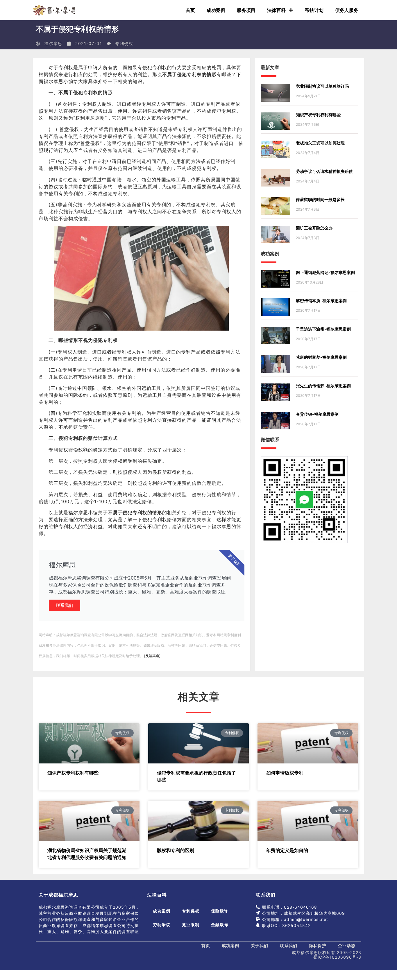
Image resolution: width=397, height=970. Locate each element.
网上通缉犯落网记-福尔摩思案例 (325, 272)
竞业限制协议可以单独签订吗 (322, 86)
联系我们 (64, 605)
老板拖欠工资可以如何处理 (320, 142)
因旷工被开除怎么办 (314, 227)
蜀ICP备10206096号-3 (337, 957)
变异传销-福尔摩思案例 (317, 414)
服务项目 (246, 10)
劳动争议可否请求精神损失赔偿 (324, 171)
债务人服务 (346, 10)
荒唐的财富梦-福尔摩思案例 (321, 357)
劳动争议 (161, 924)
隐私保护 (317, 945)
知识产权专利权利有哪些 (318, 114)
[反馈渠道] (152, 656)
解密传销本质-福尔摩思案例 (321, 300)
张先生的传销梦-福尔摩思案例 (323, 385)
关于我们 (259, 945)
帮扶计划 (314, 10)
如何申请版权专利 (284, 773)
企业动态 (346, 945)
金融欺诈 (219, 924)
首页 (190, 10)
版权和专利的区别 (175, 850)
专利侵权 (124, 43)
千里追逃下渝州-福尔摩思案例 (323, 329)
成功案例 (216, 10)
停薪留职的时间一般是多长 (320, 199)
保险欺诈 (219, 910)
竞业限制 (190, 924)
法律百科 (276, 10)
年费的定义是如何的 (287, 850)
